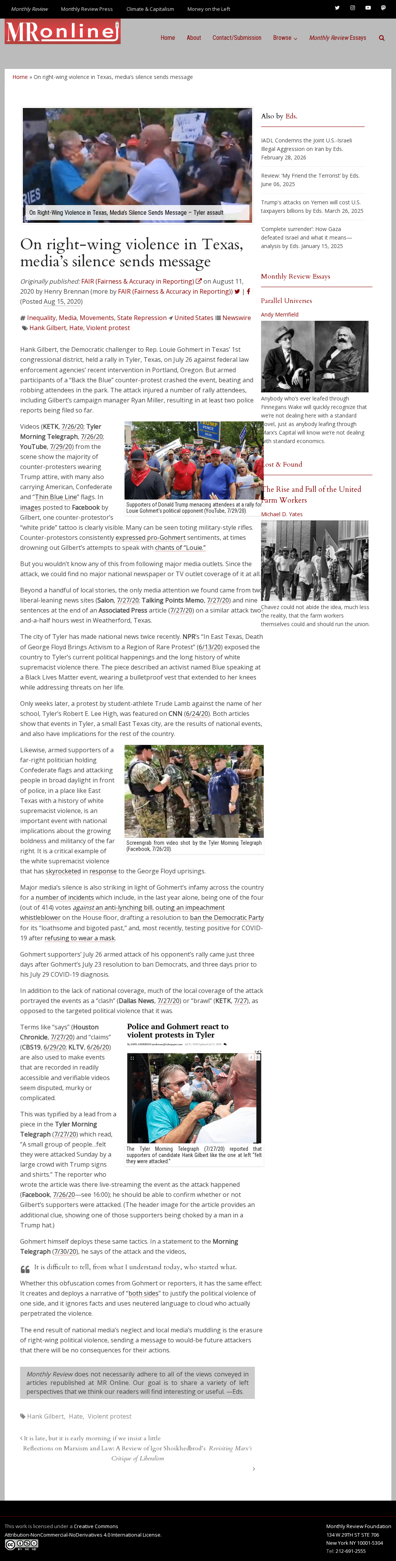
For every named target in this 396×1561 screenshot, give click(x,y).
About (194, 37)
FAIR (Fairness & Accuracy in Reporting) (174, 291)
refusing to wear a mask (79, 938)
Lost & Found (281, 464)
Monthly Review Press (87, 8)
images (30, 507)
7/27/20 (128, 600)
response (103, 871)
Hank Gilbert (47, 327)
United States (193, 317)
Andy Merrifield (280, 314)
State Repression (142, 317)
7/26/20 (72, 426)
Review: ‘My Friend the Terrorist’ (301, 175)
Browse (282, 37)
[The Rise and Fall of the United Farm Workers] (315, 560)
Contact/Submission (237, 37)
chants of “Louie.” (180, 547)
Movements (97, 317)
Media (68, 317)
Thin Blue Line (56, 497)
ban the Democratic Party (227, 917)
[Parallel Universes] (315, 356)
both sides (143, 1293)
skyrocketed (63, 871)
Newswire (236, 317)
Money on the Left (209, 8)
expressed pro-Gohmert (151, 537)
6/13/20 (210, 647)
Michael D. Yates (282, 514)
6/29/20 (55, 1047)
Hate (76, 327)
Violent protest (108, 327)
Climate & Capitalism (150, 8)
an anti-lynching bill (112, 907)
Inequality (41, 317)
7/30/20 (65, 1251)
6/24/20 (197, 713)
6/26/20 (98, 1047)
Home (167, 37)
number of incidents (65, 897)
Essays (337, 37)
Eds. (291, 116)
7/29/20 (61, 446)
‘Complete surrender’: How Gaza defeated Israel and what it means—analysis (306, 237)
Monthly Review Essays (295, 276)
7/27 (240, 1000)
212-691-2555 (351, 1550)
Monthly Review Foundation (358, 1526)
